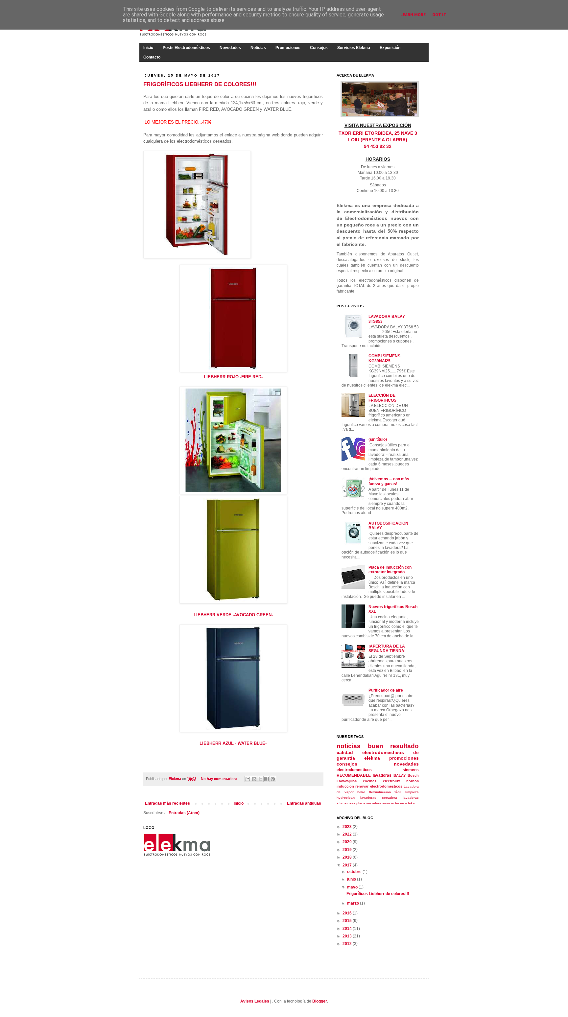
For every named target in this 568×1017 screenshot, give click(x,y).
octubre (355, 871)
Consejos (319, 47)
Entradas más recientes (167, 803)
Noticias (258, 47)
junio (352, 879)
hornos (412, 781)
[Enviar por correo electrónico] (248, 779)
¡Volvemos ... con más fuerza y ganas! (388, 481)
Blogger (319, 1001)
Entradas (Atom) (184, 813)
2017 (348, 865)
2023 (348, 826)
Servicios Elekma (353, 47)
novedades (406, 764)
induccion (345, 786)
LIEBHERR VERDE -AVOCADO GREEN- (233, 614)
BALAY (399, 775)
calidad (345, 752)
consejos (347, 764)
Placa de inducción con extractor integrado (390, 569)
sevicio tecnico (394, 803)
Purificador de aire (385, 690)
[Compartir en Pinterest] (273, 779)
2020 (348, 842)
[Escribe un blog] (254, 779)
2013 (348, 936)
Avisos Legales (254, 1001)
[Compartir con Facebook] (266, 779)
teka (411, 803)
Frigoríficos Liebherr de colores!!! (199, 84)
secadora (373, 803)
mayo (353, 887)
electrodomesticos (354, 770)
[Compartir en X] (260, 779)
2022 (348, 834)
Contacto (151, 57)
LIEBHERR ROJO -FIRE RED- (233, 376)
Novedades (230, 47)
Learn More (413, 14)
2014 (348, 928)
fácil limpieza (406, 792)
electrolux (391, 781)
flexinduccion (380, 792)
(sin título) (377, 439)
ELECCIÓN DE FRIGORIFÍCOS (382, 397)
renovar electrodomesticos (378, 786)
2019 (348, 849)
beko (361, 792)
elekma (372, 758)
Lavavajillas (347, 781)
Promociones (287, 47)
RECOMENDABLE (354, 775)
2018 (348, 857)
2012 (348, 943)
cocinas (369, 781)
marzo (353, 903)
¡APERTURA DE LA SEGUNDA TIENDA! (387, 648)
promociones (404, 758)
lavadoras (382, 775)
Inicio (148, 47)
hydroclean (346, 797)
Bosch (413, 775)
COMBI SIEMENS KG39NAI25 (384, 358)
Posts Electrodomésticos (186, 47)
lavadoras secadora (378, 797)
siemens (411, 770)
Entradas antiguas (304, 803)
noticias (349, 746)
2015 (348, 920)
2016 (348, 913)
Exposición (390, 47)
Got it (439, 14)
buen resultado (393, 746)
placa (360, 803)
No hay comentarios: (219, 779)
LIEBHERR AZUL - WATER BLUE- (233, 743)
